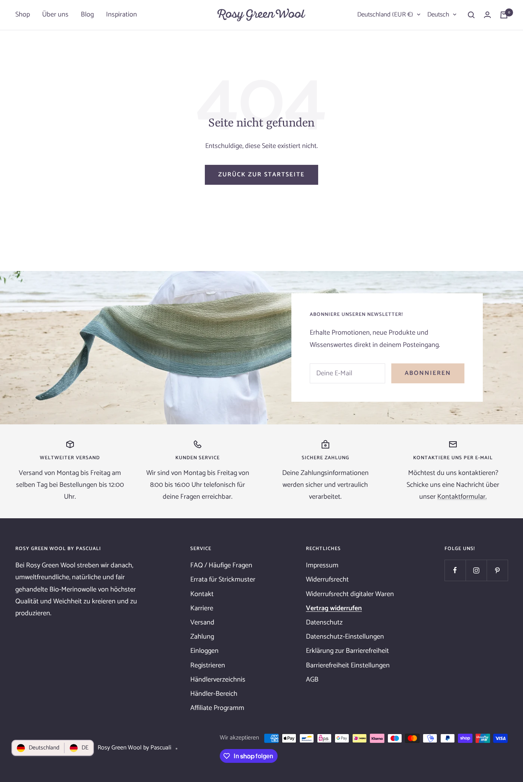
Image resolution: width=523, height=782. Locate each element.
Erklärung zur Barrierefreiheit (347, 651)
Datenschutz (324, 622)
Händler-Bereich (213, 694)
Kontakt (202, 594)
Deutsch (438, 14)
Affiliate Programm (217, 708)
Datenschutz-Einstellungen (345, 636)
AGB (312, 679)
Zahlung (202, 636)
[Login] (487, 15)
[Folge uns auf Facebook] (455, 570)
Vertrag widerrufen (334, 608)
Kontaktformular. (462, 497)
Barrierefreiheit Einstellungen (348, 665)
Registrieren (207, 665)
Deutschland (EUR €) (385, 14)
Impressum (322, 565)
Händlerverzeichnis (217, 679)
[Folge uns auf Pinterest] (497, 570)
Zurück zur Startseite (261, 174)
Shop (22, 14)
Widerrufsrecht (327, 579)
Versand (202, 622)
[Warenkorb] (504, 15)
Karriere (201, 608)
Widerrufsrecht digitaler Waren (350, 594)
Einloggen (204, 651)
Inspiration (121, 14)
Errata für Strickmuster (222, 579)
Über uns (55, 14)
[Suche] (471, 15)
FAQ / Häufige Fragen (221, 565)
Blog (87, 14)
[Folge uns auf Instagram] (476, 570)
